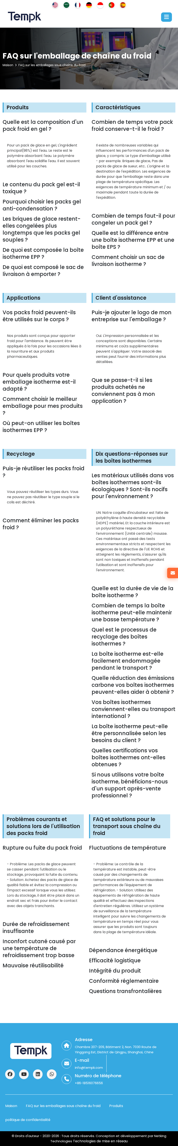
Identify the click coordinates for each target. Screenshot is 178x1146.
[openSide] (166, 17)
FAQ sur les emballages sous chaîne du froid (52, 65)
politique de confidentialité (27, 1119)
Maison (8, 65)
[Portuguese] (111, 5)
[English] (55, 5)
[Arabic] (66, 5)
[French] (77, 5)
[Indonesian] (100, 5)
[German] (89, 5)
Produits (116, 1105)
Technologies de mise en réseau (100, 1141)
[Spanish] (123, 5)
